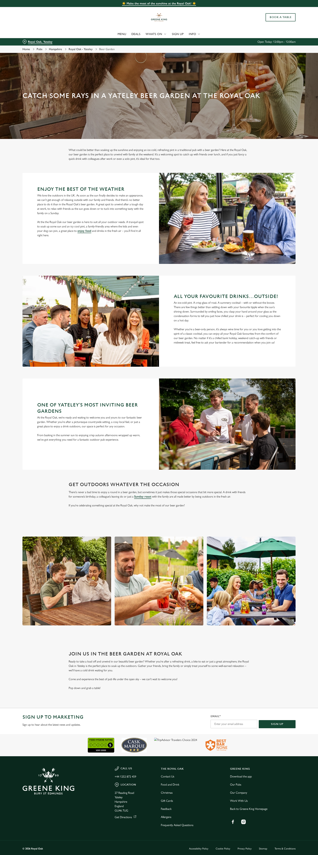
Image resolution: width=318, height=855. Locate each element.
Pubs (39, 49)
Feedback (166, 809)
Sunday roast (142, 496)
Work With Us (239, 800)
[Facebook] (233, 822)
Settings (196, 34)
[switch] (113, 34)
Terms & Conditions (285, 848)
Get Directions (123, 817)
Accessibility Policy (198, 848)
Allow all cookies (280, 9)
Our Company (238, 792)
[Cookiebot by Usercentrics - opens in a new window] (31, 34)
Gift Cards (167, 800)
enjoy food (84, 231)
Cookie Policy (223, 848)
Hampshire (55, 49)
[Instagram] (243, 822)
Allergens (166, 817)
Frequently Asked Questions (177, 825)
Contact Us (167, 776)
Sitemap (263, 848)
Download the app (241, 776)
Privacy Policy (245, 848)
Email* (216, 716)
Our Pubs (235, 784)
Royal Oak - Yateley (81, 49)
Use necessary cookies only (280, 21)
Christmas (167, 792)
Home (26, 49)
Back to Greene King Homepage (248, 809)
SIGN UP (277, 724)
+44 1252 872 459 (125, 776)
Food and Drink (170, 784)
